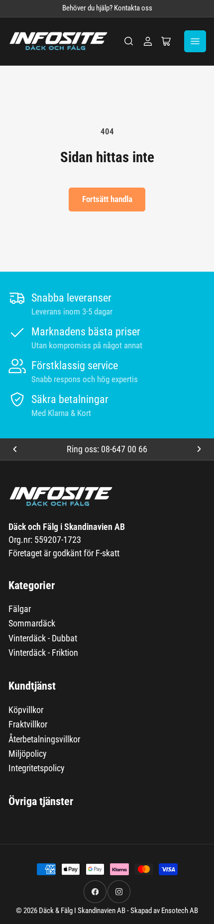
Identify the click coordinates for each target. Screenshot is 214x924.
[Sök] (129, 41)
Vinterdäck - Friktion (43, 652)
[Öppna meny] (195, 41)
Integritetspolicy (36, 768)
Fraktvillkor (27, 724)
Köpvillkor (25, 710)
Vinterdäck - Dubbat (42, 638)
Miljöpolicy (27, 753)
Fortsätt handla (107, 199)
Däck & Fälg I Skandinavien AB (82, 911)
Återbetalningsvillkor (44, 739)
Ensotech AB (179, 911)
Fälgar (19, 609)
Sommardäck (31, 623)
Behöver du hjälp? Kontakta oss (107, 8)
